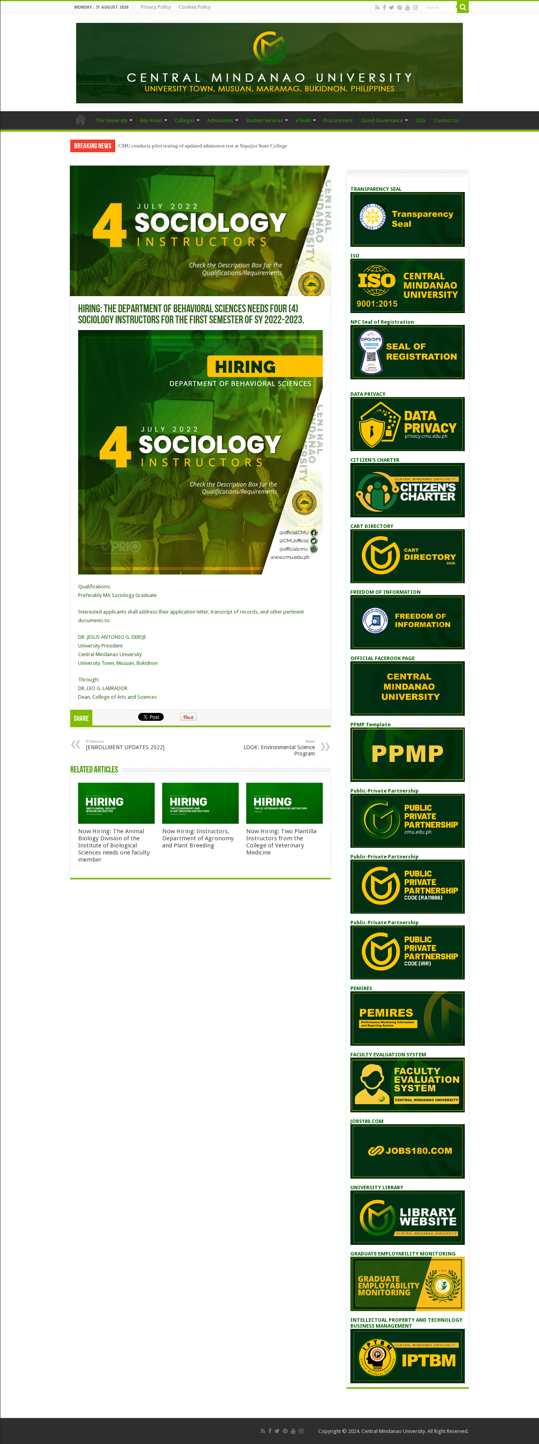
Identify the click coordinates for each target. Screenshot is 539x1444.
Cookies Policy (195, 7)
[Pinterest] (400, 7)
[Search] (463, 7)
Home (80, 119)
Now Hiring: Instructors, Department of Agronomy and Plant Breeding (198, 838)
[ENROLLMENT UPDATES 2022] (125, 744)
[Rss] (377, 7)
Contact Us (446, 120)
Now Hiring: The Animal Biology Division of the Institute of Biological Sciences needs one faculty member (114, 845)
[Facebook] (384, 7)
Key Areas (151, 120)
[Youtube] (407, 7)
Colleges (185, 120)
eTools (303, 120)
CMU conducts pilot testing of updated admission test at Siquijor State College (202, 146)
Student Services (264, 120)
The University (111, 120)
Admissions (220, 120)
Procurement (338, 120)
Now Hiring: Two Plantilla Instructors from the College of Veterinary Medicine (281, 842)
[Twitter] (391, 7)
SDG (420, 120)
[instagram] (415, 7)
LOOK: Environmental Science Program (279, 748)
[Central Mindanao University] (269, 61)
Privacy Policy (156, 7)
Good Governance (382, 120)
